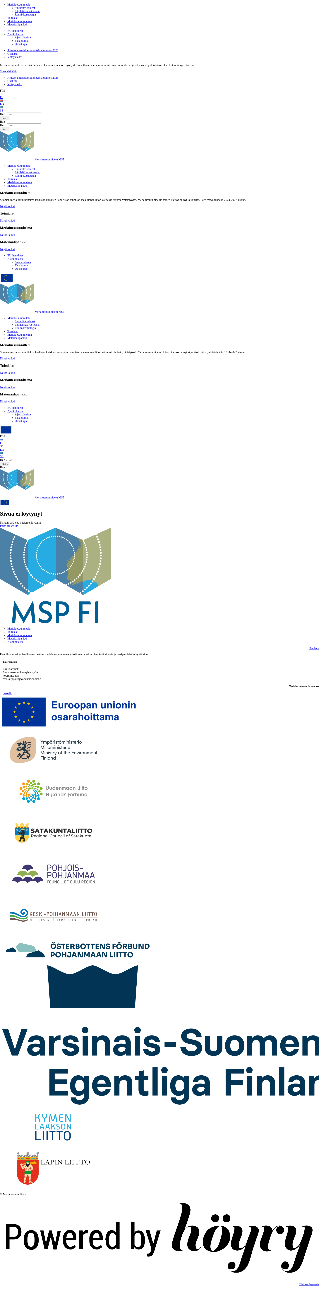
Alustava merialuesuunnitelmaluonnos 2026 (32, 50)
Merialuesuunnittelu (18, 4)
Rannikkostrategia (25, 14)
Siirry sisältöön (8, 71)
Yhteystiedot (14, 57)
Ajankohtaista (15, 34)
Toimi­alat (12, 631)
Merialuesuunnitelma (19, 21)
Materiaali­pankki (17, 638)
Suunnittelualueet (25, 7)
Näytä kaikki (7, 206)
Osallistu (12, 53)
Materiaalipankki (17, 24)
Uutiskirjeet (21, 44)
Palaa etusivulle (9, 525)
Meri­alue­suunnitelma (19, 635)
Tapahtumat (21, 40)
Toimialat (12, 17)
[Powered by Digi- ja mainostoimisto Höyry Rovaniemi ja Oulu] (159, 1278)
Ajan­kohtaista (15, 641)
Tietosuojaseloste (309, 1284)
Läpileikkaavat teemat (27, 11)
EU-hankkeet (15, 30)
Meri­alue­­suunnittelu (18, 628)
